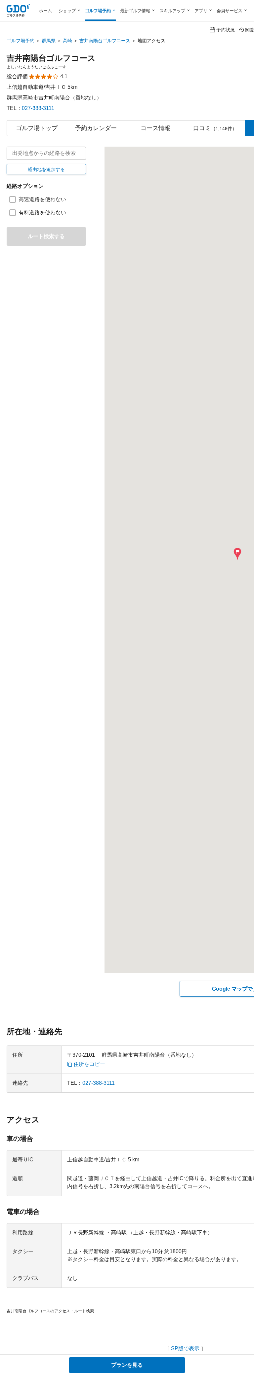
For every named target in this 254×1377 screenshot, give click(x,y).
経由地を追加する (46, 169)
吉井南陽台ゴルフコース (104, 40)
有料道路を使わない (42, 212)
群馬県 (49, 40)
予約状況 (225, 29)
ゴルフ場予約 (20, 40)
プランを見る (127, 1365)
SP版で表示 (185, 1348)
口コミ (215, 128)
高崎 (67, 40)
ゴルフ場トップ (37, 128)
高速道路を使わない (42, 199)
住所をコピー (89, 1064)
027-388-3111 (38, 108)
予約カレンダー (96, 128)
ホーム (45, 10)
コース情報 (155, 128)
